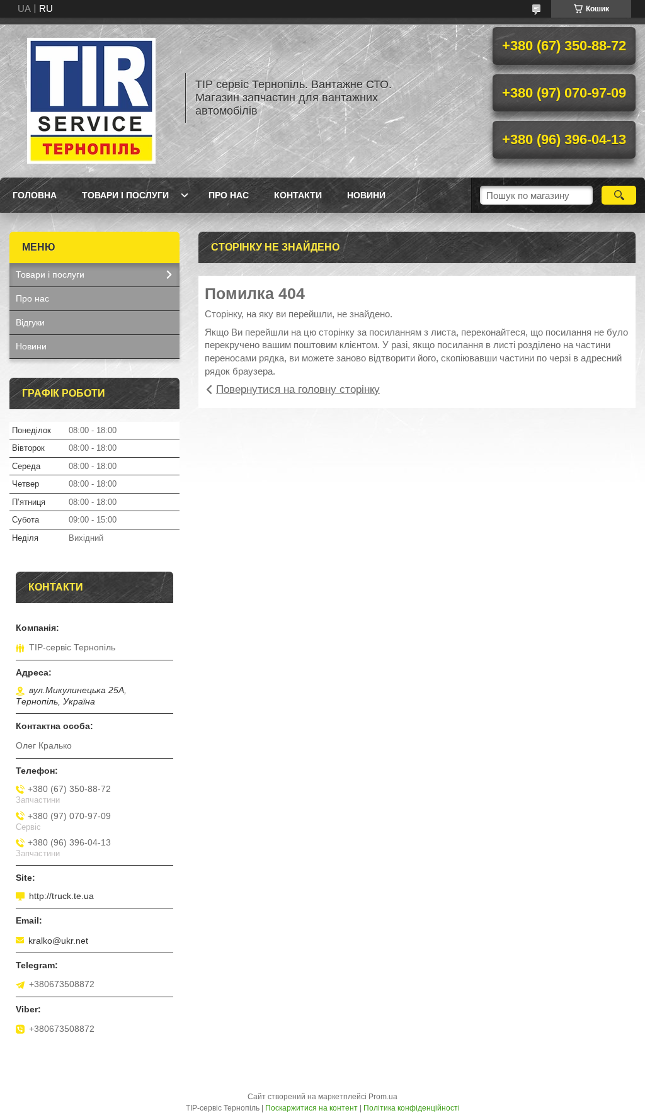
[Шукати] (619, 195)
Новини (366, 195)
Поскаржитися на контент (311, 1108)
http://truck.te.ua (61, 896)
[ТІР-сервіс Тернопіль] (91, 97)
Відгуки (30, 322)
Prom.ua (382, 1096)
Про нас (228, 195)
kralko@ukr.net (58, 941)
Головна (35, 195)
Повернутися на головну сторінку (298, 389)
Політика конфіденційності (411, 1108)
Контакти (298, 195)
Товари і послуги (125, 195)
